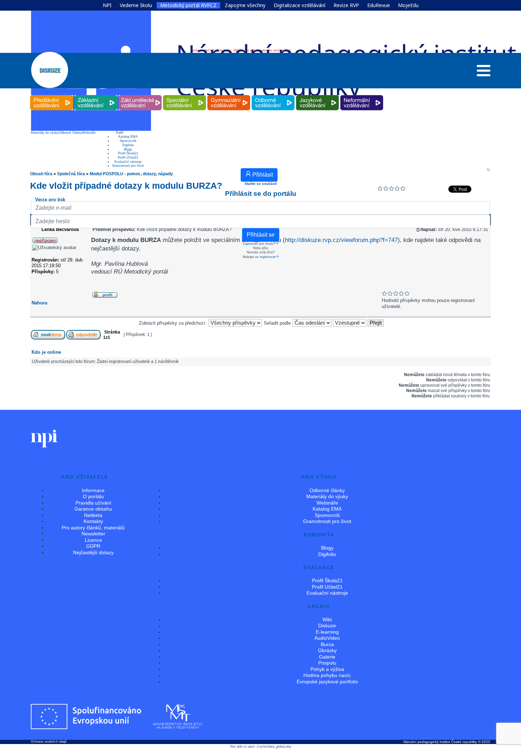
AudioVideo (327, 638)
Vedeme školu (136, 5)
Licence (93, 540)
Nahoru (39, 302)
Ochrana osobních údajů (49, 741)
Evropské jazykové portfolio (327, 681)
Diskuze (327, 625)
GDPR (93, 546)
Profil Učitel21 (128, 157)
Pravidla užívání (93, 503)
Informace (93, 490)
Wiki (327, 619)
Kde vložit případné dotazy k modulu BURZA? (126, 186)
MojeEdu (408, 5)
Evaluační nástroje (128, 162)
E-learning (327, 632)
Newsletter (93, 533)
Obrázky (327, 650)
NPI (107, 5)
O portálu (93, 496)
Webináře (89, 132)
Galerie (327, 657)
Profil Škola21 (128, 153)
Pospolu (327, 663)
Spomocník (128, 141)
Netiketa (93, 515)
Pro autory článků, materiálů (93, 527)
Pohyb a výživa (327, 669)
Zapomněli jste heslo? (259, 244)
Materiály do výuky (45, 132)
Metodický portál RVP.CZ (188, 5)
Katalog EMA (128, 136)
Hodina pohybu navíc (327, 675)
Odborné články (70, 132)
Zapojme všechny (245, 5)
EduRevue (378, 5)
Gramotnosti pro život (128, 165)
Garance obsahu (93, 509)
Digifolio (128, 145)
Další (120, 132)
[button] (484, 72)
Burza (327, 644)
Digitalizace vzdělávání (299, 5)
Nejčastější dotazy (93, 552)
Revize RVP (346, 5)
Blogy (128, 149)
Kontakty (93, 521)
